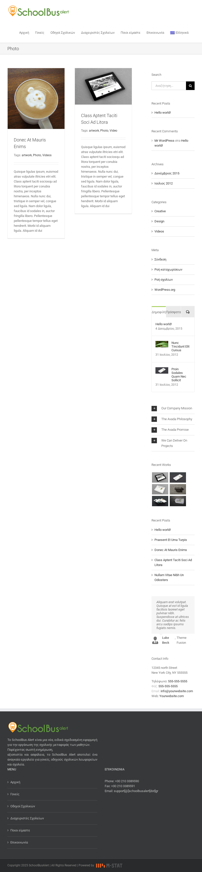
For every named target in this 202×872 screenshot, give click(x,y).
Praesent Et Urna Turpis (170, 540)
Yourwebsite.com (171, 696)
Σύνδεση (160, 259)
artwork (27, 155)
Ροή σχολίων (163, 279)
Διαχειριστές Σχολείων (27, 818)
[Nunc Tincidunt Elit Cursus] (161, 343)
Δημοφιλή (159, 312)
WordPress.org (164, 289)
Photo (37, 155)
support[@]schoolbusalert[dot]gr (136, 791)
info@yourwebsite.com (177, 691)
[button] (173, 408)
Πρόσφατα (173, 312)
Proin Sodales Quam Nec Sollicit (178, 374)
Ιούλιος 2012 (163, 183)
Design (159, 221)
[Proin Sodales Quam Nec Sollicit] (161, 369)
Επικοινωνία (19, 842)
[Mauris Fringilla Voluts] (177, 477)
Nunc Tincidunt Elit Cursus (180, 346)
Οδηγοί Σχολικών (22, 806)
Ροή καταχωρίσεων (168, 269)
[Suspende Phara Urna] (177, 501)
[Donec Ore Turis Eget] (160, 477)
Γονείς (14, 794)
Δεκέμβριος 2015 (166, 173)
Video (113, 130)
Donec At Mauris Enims (170, 550)
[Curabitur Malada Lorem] (160, 501)
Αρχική (15, 782)
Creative (160, 211)
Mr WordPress (164, 140)
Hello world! (162, 112)
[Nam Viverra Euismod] (177, 489)
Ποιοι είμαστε (20, 830)
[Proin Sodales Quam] (160, 489)
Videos (46, 155)
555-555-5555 (177, 681)
